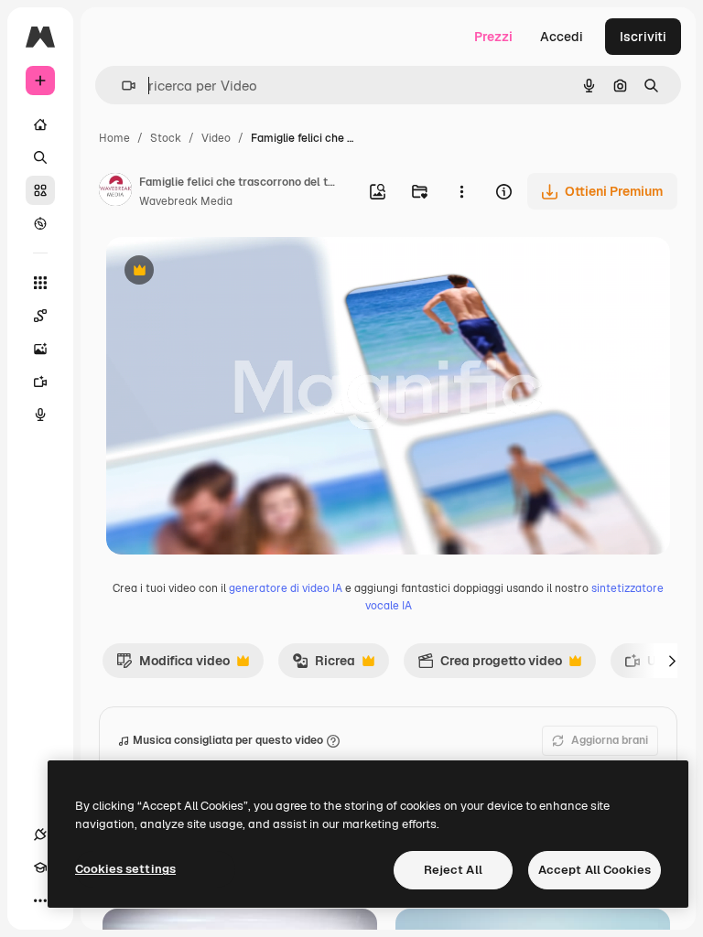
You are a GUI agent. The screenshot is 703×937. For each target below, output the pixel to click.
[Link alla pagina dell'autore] (115, 192)
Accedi (561, 36)
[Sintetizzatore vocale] (40, 414)
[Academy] (40, 867)
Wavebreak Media (186, 201)
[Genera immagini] (40, 348)
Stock (165, 138)
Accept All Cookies (594, 870)
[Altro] (40, 900)
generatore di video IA (285, 588)
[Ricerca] (40, 157)
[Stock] (40, 190)
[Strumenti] (40, 282)
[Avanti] (671, 660)
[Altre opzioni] (461, 191)
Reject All (453, 870)
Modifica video (173, 665)
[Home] (40, 124)
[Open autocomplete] (121, 85)
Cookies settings (125, 869)
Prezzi (493, 36)
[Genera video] (40, 381)
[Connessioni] (40, 834)
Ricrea (323, 665)
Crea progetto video (489, 665)
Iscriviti (643, 36)
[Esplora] (40, 223)
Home (114, 138)
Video (216, 138)
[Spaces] (40, 315)
